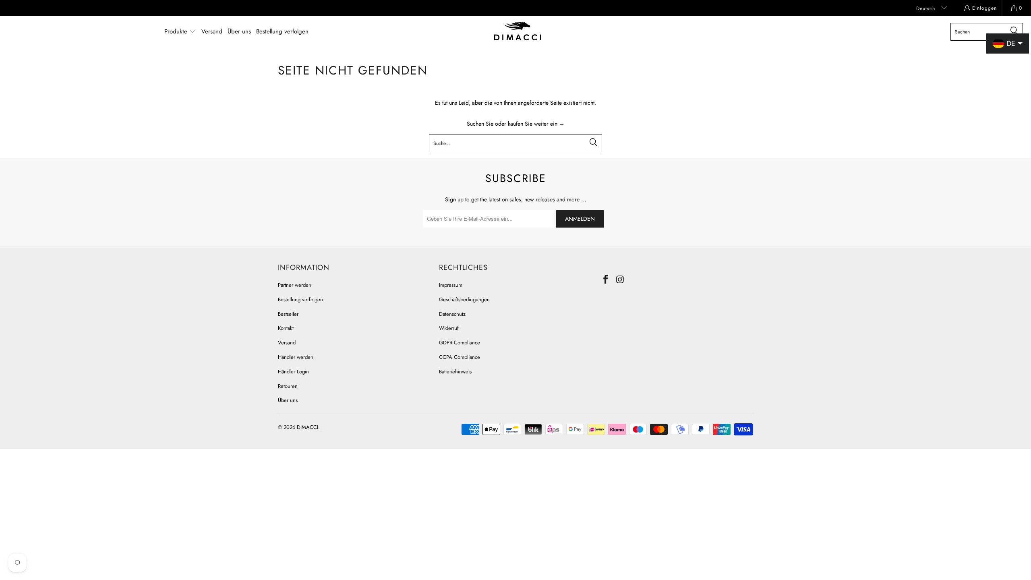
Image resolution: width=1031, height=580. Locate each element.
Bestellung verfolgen (300, 299)
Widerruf (449, 328)
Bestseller (288, 314)
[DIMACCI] (517, 32)
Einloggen (984, 8)
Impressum (450, 285)
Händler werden (295, 357)
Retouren (288, 386)
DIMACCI (307, 427)
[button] (180, 31)
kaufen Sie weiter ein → (536, 124)
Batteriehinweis (455, 371)
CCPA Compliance (459, 357)
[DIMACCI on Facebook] (606, 280)
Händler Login (293, 371)
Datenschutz (452, 314)
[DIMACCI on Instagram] (621, 280)
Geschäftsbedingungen (464, 299)
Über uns (288, 400)
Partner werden (294, 285)
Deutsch (926, 8)
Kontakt (286, 328)
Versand (287, 342)
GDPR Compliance (459, 342)
